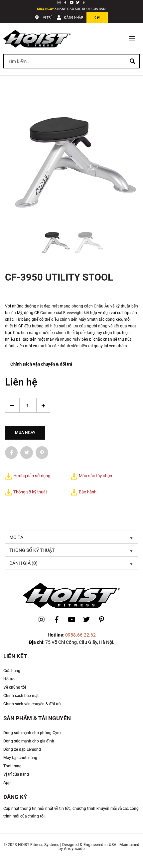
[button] (132, 38)
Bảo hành (87, 491)
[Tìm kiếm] (132, 61)
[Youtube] (71, 2)
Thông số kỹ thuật (30, 491)
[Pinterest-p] (84, 2)
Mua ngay (25, 432)
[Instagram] (59, 2)
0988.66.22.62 (80, 635)
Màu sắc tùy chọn (95, 475)
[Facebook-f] (65, 2)
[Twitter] (77, 2)
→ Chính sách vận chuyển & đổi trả (38, 364)
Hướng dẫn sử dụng (31, 475)
